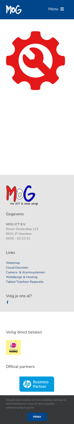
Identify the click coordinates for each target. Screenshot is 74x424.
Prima (37, 416)
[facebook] (7, 302)
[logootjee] (22, 186)
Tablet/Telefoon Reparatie (25, 282)
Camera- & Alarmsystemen (25, 272)
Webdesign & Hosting (21, 277)
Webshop (13, 263)
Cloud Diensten (17, 267)
